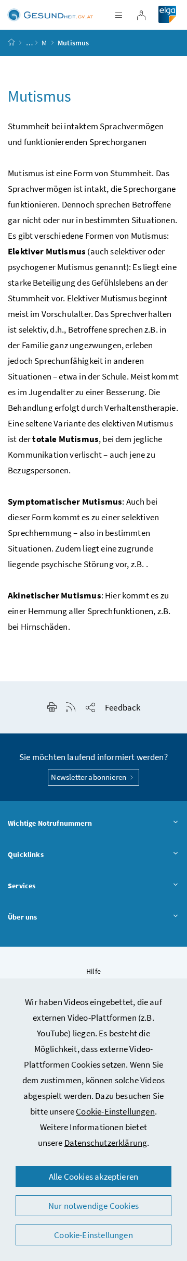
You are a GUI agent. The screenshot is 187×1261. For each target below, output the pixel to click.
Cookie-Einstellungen (115, 1111)
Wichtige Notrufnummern (50, 823)
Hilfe (93, 971)
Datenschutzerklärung (106, 1142)
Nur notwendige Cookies (93, 1205)
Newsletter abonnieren (89, 777)
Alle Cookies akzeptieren (93, 1176)
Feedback (122, 707)
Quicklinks (26, 854)
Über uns (22, 917)
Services (21, 885)
